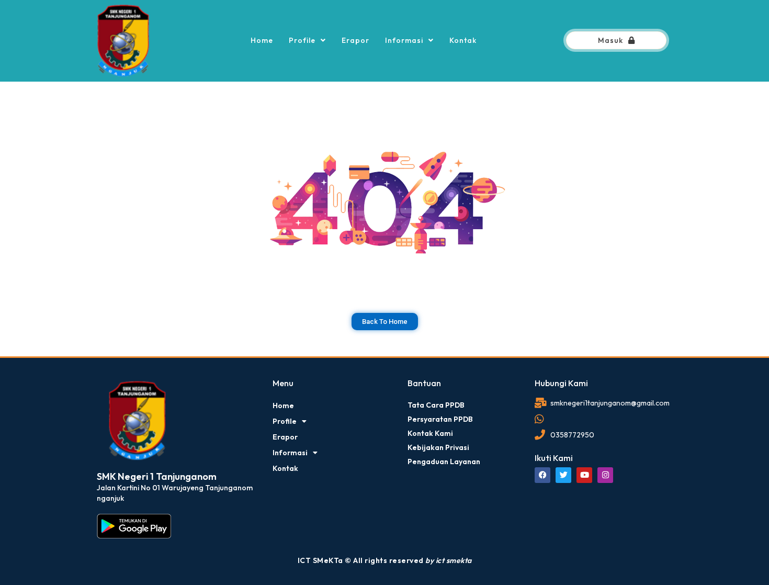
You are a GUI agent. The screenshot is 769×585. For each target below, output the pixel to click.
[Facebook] (542, 475)
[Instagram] (605, 475)
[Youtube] (584, 475)
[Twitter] (563, 475)
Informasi (404, 40)
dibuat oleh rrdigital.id (101, 364)
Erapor (355, 40)
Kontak (463, 40)
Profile (302, 40)
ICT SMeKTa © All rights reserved (385, 560)
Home (262, 40)
